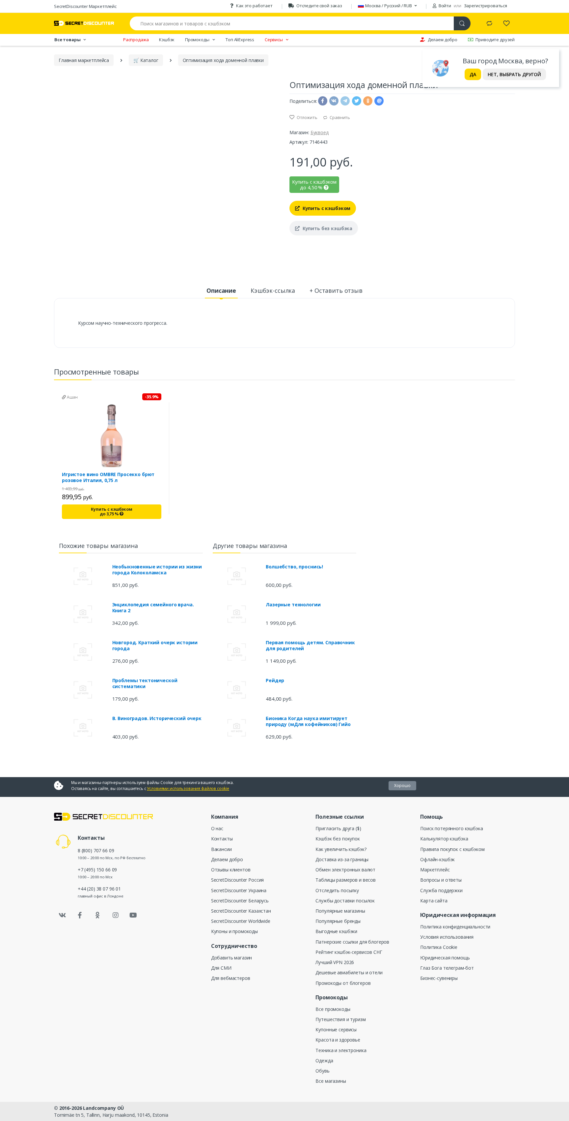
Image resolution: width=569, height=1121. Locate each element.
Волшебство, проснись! (294, 567)
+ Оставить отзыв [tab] (336, 290)
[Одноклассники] (98, 915)
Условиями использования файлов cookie (188, 788)
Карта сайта (433, 900)
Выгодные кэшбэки (336, 931)
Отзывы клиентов (231, 869)
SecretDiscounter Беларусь (240, 900)
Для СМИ (221, 968)
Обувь (322, 1071)
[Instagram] (115, 915)
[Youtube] (133, 915)
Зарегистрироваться (485, 6)
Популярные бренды (338, 921)
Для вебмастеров (230, 978)
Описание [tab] (221, 290)
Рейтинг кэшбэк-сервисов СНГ (348, 952)
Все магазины (330, 1081)
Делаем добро (442, 40)
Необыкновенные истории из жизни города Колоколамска (157, 570)
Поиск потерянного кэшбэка (451, 828)
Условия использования (447, 937)
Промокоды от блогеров (342, 983)
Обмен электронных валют (345, 869)
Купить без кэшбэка (326, 228)
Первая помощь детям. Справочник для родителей (310, 645)
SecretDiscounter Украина (239, 890)
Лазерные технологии (293, 605)
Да (473, 74)
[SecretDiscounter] (84, 23)
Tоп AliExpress (240, 40)
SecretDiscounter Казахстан (241, 911)
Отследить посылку (337, 890)
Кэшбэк (167, 40)
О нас (217, 828)
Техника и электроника (340, 1050)
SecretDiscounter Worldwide (240, 921)
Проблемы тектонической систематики (144, 683)
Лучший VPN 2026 (334, 962)
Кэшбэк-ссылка (273, 290)
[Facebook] (80, 915)
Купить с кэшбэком (325, 208)
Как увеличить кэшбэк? (340, 849)
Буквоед (320, 132)
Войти (444, 6)
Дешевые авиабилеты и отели (348, 972)
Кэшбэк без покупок (337, 838)
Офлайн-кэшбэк (437, 859)
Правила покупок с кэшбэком (452, 849)
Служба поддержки (441, 890)
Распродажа (136, 40)
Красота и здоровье (337, 1040)
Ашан (72, 397)
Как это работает (254, 6)
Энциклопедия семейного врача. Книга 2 (153, 608)
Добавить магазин (231, 957)
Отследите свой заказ (319, 6)
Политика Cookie (438, 947)
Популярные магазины (340, 911)
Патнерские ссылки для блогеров (352, 942)
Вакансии (221, 849)
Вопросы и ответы (441, 880)
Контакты (222, 838)
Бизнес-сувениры (439, 978)
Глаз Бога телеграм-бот (447, 968)
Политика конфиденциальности (455, 927)
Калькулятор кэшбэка (444, 838)
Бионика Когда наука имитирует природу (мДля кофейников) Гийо (308, 721)
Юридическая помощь (445, 957)
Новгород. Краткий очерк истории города (155, 645)
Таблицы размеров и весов (345, 880)
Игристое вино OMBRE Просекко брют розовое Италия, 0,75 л (108, 477)
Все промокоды (332, 1009)
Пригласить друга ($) (338, 828)
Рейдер (275, 680)
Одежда (324, 1060)
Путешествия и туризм (340, 1019)
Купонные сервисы (336, 1029)
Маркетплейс (434, 869)
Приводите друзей (495, 40)
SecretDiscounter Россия (237, 880)
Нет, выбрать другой (514, 74)
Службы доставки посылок (345, 900)
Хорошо (402, 785)
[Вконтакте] (62, 915)
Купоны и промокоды (234, 931)
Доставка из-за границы (341, 859)
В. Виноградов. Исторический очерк (157, 718)
